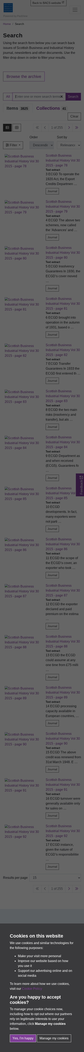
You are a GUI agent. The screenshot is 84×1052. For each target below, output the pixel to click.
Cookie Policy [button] (32, 988)
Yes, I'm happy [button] (22, 1038)
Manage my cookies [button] (54, 1038)
